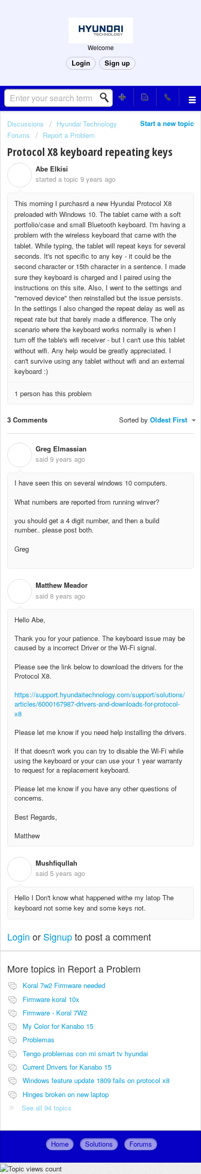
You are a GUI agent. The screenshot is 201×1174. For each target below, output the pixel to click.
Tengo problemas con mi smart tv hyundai (85, 1053)
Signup (57, 936)
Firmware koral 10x (51, 999)
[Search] (107, 97)
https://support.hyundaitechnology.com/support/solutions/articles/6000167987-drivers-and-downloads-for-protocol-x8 (99, 704)
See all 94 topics (47, 1108)
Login (18, 936)
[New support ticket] (122, 97)
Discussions (25, 124)
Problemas (39, 1039)
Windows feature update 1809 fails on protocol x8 (96, 1080)
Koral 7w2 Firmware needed (64, 985)
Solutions (99, 1144)
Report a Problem (69, 135)
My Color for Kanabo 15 (58, 1026)
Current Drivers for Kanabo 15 (67, 1067)
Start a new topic (167, 123)
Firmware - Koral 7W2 (55, 1013)
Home (60, 1144)
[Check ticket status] (145, 97)
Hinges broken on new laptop (66, 1094)
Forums (140, 1144)
